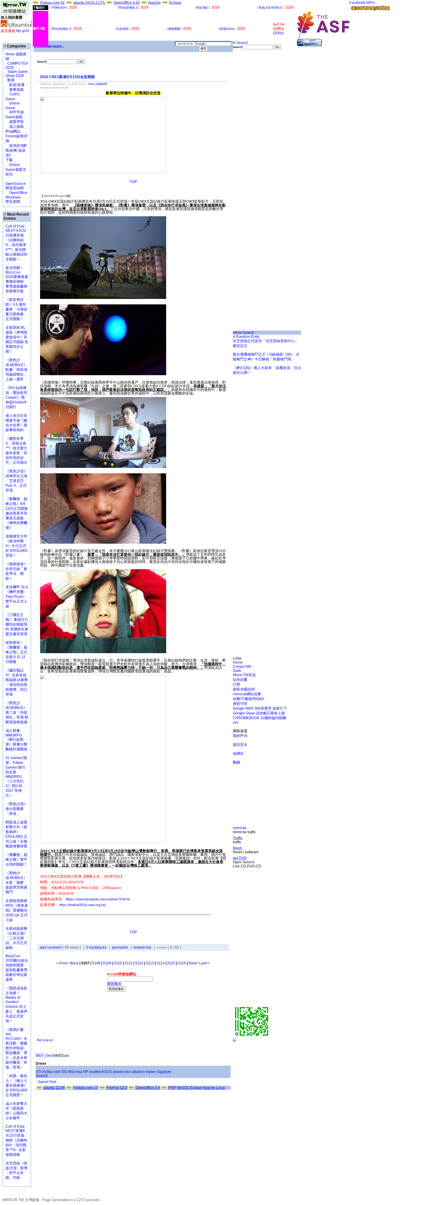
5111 (128, 963)
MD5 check (45, 1055)
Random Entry (247, 337)
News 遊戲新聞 (97, 84)
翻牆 (236, 762)
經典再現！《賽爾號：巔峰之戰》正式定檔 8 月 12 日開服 (16, 652)
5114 (161, 963)
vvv (235, 722)
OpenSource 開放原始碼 (15, 183)
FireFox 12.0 (117, 1088)
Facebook (357, 3)
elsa (78, 1072)
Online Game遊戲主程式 (15, 169)
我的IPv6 (240, 736)
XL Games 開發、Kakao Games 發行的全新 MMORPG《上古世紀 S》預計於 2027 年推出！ (16, 776)
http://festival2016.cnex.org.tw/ (82, 905)
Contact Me (242, 666)
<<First (62, 963)
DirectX (42, 1076)
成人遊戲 (14, 126)
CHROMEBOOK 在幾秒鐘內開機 (259, 718)
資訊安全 (240, 744)
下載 (9, 160)
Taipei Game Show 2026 (16, 74)
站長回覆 (240, 680)
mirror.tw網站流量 (247, 694)
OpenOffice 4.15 (127, 3)
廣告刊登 (240, 704)
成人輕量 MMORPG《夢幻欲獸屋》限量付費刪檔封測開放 (16, 740)
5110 (118, 963)
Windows (12, 197)
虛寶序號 (14, 122)
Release (45, 1040)
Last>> (204, 963)
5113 (150, 963)
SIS (64, 1072)
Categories (16, 46)
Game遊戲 (14, 117)
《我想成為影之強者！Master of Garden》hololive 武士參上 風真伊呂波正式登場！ (16, 1004)
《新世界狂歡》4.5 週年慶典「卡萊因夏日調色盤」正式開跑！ (16, 309)
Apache (154, 3)
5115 (171, 963)
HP (85, 1072)
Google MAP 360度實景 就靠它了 (260, 708)
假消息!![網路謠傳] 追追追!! (15, 150)
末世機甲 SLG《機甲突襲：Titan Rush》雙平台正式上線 (16, 596)
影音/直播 (15, 85)
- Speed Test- (46, 1082)
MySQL (183, 1088)
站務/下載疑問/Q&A (248, 699)
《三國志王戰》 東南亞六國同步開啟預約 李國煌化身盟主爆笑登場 (16, 624)
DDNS (278, 33)
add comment (51, 947)
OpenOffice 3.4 (148, 1088)
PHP (172, 1088)
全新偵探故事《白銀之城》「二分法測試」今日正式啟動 (16, 938)
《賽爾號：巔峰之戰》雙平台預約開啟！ (16, 859)
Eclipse (175, 3)
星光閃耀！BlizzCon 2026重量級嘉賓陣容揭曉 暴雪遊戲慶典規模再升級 (16, 279)
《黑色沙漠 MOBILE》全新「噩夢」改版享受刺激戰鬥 (16, 882)
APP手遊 (14, 112)
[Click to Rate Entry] (158, 947)
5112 (139, 963)
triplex (151, 1072)
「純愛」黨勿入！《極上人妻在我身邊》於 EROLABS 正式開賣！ (16, 1085)
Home (238, 662)
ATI (38, 1072)
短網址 (238, 753)
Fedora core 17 (85, 1088)
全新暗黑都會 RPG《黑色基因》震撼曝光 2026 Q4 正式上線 (16, 910)
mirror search (243, 332)
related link (142, 947)
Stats (237, 671)
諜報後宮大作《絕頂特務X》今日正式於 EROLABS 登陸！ (16, 545)
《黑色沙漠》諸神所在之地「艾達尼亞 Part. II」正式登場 (16, 480)
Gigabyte (164, 1072)
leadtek (95, 1072)
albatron (138, 1072)
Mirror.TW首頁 (244, 675)
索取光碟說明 (244, 689)
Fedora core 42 (52, 3)
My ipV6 (22, 31)
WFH (370, 3)
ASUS (107, 1072)
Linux (220, 1088)
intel (56, 1072)
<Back (73, 963)
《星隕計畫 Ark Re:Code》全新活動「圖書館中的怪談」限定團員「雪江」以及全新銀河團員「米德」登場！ (16, 1048)
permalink (120, 947)
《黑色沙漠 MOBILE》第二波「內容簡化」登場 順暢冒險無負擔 (16, 712)
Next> (194, 963)
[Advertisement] (248, 125)
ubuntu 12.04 (54, 1088)
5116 (182, 963)
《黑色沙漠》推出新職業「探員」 (16, 808)
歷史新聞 (12, 202)
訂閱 (236, 684)
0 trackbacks (96, 947)
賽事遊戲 (14, 90)
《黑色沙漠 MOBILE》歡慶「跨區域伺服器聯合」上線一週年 (16, 369)
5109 (107, 963)
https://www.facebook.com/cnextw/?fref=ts (98, 899)
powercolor (122, 1072)
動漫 (11, 80)
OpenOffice (16, 193)
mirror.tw (239, 828)
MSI (71, 1072)
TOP (133, 182)
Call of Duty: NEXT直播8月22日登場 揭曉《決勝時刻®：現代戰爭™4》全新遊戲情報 (16, 1140)
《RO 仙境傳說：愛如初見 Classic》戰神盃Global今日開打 (16, 397)
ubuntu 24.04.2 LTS (89, 3)
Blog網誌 (12, 131)
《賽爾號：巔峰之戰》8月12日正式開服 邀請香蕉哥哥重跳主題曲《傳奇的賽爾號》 (16, 513)
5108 (96, 963)
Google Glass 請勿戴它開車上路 (259, 713)
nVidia (47, 1072)
